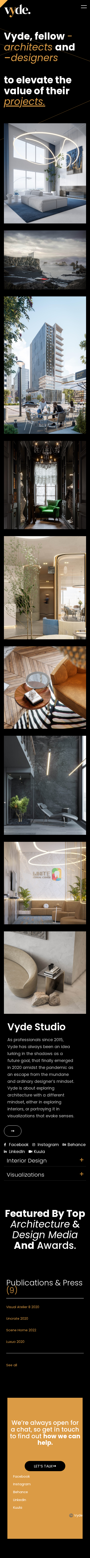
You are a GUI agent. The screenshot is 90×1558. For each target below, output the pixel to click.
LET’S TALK (43, 1466)
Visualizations (25, 1174)
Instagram (22, 1484)
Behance (20, 1492)
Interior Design (27, 1160)
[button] (45, 1160)
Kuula (17, 1507)
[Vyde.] (17, 11)
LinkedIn (19, 1500)
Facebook (21, 1476)
